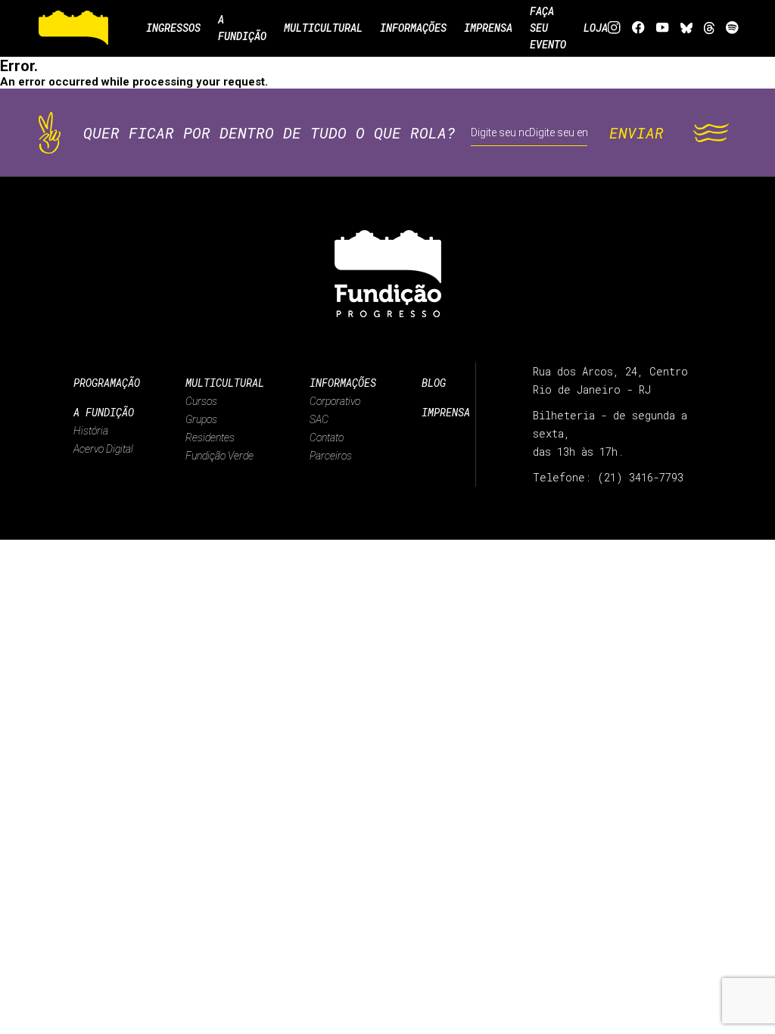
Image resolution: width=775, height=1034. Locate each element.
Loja (596, 27)
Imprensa (446, 412)
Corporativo (335, 401)
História (90, 431)
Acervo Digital (103, 449)
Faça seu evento (548, 27)
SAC (319, 419)
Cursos (201, 401)
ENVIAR (636, 132)
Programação (106, 382)
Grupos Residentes (210, 428)
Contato (327, 437)
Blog (434, 382)
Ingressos (173, 27)
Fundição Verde (219, 456)
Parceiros (331, 456)
